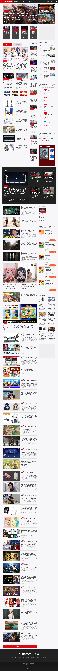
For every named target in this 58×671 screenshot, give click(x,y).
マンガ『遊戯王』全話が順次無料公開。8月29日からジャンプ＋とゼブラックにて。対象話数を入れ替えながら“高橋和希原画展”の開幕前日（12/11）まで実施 (22, 147)
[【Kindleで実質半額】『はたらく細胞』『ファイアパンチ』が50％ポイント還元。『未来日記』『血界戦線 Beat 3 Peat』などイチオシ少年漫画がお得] (11, 602)
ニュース (42, 1)
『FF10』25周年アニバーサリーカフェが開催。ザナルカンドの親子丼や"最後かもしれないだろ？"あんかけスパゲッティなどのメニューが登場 (22, 111)
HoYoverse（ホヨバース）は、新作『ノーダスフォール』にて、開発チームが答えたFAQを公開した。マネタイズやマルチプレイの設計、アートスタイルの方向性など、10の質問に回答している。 (29, 443)
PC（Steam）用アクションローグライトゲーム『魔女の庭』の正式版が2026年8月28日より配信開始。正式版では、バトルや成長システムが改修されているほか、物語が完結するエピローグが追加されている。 (29, 212)
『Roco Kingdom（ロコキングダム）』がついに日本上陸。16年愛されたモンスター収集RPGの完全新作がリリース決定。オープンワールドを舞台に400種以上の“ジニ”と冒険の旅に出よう (33, 98)
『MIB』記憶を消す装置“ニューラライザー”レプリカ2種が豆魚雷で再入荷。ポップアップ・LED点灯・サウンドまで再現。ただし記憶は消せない (21, 103)
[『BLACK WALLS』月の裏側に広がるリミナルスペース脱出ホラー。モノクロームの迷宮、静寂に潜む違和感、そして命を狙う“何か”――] (35, 190)
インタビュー (6, 11)
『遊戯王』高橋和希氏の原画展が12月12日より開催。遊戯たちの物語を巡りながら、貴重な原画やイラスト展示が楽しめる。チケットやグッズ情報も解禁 (29, 554)
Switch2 (17, 1)
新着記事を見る (20, 646)
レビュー (5, 29)
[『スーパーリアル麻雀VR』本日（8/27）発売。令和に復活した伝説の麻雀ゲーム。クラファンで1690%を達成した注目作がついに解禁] (52, 74)
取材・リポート (42, 18)
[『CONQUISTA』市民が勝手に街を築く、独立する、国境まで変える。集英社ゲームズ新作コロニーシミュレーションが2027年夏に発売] (11, 430)
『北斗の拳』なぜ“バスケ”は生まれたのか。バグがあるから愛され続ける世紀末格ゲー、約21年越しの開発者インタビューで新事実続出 (46, 11)
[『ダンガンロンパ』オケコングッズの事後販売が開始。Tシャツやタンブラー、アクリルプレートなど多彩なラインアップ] (11, 510)
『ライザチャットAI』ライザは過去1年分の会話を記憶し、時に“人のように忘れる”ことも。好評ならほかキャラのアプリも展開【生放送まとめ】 (46, 20)
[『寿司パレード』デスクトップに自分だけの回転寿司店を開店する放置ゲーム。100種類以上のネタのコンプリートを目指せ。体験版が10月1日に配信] (9, 138)
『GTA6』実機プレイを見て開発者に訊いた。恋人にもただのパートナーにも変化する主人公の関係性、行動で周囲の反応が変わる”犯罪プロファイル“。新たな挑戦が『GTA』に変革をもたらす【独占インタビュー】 (20, 17)
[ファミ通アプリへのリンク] (25, 663)
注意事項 (32, 657)
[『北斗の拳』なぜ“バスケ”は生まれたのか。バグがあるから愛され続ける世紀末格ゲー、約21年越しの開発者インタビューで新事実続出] (52, 68)
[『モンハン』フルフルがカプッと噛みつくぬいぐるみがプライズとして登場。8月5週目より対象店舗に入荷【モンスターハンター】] (9, 129)
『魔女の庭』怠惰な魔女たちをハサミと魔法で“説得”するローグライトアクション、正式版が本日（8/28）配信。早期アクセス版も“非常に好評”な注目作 (29, 209)
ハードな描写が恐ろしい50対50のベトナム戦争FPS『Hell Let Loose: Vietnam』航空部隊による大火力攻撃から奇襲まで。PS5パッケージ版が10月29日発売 (48, 179)
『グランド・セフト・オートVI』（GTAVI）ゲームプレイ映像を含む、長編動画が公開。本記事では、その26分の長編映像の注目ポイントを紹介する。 (29, 638)
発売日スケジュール (32, 1)
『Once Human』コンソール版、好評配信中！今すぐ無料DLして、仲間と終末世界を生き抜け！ (42, 217)
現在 (40, 45)
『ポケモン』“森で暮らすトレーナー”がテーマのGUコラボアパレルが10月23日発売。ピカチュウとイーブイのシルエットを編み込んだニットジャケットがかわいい (29, 405)
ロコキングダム (24, 292)
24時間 (44, 45)
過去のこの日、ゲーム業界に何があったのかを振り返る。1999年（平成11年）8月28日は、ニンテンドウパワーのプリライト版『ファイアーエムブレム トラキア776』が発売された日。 (29, 627)
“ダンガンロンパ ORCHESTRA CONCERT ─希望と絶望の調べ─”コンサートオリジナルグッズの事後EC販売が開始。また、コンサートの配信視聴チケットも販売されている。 (29, 512)
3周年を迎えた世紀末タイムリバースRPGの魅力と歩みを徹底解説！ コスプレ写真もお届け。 (29, 463)
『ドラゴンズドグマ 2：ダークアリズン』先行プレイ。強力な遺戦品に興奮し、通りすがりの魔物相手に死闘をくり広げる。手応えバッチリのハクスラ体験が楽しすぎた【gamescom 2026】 (33, 54)
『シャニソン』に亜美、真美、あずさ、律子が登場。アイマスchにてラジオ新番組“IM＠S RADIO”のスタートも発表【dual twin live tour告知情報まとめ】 (15, 66)
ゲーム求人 (38, 1)
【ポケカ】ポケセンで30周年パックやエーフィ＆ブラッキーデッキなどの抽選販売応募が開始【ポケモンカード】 (46, 56)
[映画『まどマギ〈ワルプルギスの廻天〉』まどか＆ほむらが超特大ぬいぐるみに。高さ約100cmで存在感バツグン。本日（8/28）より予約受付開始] (20, 273)
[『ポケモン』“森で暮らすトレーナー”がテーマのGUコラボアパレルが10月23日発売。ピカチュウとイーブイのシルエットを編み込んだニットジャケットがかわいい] (11, 407)
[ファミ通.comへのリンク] (8, 1)
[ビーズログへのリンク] (33, 663)
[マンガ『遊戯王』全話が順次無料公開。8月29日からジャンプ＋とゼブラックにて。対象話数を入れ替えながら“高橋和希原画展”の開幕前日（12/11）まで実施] (9, 147)
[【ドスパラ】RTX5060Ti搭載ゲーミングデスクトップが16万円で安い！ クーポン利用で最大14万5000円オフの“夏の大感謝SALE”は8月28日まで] (42, 329)
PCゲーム (26, 1)
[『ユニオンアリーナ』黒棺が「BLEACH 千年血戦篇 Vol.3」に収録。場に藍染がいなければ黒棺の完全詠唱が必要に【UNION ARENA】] (11, 361)
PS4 (40, 140)
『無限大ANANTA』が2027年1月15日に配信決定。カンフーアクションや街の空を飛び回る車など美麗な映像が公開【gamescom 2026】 (33, 128)
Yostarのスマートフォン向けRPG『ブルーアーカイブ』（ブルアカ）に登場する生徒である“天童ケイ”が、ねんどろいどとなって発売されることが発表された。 (29, 420)
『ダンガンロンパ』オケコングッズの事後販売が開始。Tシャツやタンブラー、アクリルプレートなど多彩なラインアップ (29, 508)
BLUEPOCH (23, 465)
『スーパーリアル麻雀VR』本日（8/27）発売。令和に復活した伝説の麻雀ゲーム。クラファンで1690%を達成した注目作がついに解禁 (46, 75)
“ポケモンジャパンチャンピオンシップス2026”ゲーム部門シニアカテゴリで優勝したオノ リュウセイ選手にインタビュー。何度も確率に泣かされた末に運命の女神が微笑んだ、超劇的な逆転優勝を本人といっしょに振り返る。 (29, 397)
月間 (52, 45)
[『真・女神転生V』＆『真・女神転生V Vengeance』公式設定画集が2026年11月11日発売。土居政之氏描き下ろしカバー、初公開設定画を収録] (11, 579)
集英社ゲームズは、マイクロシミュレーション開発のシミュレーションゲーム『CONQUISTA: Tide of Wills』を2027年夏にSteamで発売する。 (29, 431)
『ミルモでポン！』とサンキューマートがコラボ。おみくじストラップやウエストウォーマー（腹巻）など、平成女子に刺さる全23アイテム (29, 520)
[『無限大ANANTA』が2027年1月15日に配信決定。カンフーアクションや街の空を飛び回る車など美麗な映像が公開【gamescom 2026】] (33, 122)
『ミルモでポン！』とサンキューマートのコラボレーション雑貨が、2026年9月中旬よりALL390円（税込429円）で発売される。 (29, 523)
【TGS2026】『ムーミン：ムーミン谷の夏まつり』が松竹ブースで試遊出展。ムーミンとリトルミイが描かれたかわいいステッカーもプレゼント (29, 347)
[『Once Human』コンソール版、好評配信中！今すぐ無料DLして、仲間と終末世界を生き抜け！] (42, 210)
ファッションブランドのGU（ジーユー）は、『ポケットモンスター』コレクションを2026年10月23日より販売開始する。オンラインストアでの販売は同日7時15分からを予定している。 (29, 408)
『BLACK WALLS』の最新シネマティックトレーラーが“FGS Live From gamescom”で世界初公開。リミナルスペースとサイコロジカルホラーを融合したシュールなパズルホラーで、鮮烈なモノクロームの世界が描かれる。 (29, 258)
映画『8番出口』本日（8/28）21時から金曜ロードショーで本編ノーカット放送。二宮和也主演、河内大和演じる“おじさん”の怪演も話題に (29, 485)
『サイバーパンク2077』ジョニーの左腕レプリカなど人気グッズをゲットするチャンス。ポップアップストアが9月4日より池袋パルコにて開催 (29, 336)
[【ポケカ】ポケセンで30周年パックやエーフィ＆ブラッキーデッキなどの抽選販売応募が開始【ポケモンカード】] (52, 55)
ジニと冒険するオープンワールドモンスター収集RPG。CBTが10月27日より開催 (29, 296)
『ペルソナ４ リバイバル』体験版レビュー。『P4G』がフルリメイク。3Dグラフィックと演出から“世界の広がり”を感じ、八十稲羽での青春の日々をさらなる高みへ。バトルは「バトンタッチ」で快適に (33, 69)
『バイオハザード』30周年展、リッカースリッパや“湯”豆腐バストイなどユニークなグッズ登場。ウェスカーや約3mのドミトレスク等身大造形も (29, 474)
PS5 (23, 1)
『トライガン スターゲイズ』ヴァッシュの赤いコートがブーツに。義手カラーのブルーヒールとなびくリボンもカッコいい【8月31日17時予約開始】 (29, 220)
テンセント (22, 298)
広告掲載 (44, 657)
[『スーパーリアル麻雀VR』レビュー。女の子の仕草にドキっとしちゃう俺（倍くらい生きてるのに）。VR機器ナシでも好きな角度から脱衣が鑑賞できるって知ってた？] (42, 314)
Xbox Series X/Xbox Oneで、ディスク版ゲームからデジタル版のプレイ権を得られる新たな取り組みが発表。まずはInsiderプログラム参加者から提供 (24, 34)
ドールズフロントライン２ (26, 609)
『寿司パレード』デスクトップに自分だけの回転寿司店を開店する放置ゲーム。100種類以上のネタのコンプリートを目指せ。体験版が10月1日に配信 (22, 138)
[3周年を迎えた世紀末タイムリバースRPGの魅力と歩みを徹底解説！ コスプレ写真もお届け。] (11, 464)
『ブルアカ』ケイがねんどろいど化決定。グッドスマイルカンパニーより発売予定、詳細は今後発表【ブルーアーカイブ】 (29, 416)
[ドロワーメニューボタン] (1, 1)
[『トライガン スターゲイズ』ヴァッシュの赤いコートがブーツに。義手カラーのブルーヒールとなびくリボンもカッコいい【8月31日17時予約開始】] (11, 222)
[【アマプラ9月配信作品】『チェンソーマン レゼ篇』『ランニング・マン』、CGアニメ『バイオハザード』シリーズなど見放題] (11, 568)
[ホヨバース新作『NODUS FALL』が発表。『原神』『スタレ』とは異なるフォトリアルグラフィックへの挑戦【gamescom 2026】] (33, 151)
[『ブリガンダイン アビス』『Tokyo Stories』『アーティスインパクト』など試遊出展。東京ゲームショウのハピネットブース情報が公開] (11, 545)
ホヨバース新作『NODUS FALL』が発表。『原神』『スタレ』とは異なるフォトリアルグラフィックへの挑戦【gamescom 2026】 (33, 158)
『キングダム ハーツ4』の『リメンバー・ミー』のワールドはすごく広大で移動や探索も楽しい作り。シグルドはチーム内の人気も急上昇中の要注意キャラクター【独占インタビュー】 (15, 34)
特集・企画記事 (49, 1)
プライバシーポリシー (21, 657)
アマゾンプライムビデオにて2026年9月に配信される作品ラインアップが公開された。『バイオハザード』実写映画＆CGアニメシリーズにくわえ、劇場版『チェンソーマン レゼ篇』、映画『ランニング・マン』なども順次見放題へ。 (29, 569)
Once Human (44, 211)
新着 (15, 1)
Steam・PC (44, 140)
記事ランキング (43, 42)
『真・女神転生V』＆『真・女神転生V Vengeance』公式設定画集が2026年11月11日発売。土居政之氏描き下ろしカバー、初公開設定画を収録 (29, 577)
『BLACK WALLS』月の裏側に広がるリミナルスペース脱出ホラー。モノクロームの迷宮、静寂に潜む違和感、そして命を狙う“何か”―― (35, 194)
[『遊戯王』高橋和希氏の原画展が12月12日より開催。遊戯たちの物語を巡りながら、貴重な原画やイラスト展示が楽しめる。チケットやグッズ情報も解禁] (11, 556)
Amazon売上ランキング (45, 226)
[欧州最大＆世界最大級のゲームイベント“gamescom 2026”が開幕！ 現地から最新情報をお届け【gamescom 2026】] (33, 28)
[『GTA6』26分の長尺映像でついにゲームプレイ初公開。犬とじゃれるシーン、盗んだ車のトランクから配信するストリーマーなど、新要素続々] (11, 637)
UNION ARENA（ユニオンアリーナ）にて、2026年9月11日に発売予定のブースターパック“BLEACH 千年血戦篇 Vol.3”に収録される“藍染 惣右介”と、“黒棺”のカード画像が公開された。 (29, 362)
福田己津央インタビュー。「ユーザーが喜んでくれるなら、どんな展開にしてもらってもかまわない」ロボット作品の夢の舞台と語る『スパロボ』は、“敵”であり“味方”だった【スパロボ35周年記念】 (51, 305)
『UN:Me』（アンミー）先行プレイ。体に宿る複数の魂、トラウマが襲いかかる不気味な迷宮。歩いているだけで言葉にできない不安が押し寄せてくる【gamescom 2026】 (6, 34)
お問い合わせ (14, 657)
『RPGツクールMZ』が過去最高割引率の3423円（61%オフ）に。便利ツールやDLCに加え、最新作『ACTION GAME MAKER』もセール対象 (29, 382)
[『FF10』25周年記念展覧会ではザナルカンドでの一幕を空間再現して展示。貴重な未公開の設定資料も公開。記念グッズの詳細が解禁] (9, 120)
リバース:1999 (24, 460)
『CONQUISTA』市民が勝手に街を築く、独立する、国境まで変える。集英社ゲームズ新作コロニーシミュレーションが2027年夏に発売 (29, 428)
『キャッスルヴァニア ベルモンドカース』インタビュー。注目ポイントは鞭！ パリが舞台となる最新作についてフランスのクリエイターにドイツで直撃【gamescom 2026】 (29, 589)
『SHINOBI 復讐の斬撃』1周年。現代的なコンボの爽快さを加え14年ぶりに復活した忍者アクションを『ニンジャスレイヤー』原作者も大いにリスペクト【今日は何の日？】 (21, 84)
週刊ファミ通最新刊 (45, 147)
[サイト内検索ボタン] (56, 1)
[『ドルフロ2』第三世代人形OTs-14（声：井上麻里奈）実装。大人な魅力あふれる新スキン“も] (11, 614)
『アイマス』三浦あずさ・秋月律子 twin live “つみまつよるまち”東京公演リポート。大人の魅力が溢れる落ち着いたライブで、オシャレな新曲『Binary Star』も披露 (8, 84)
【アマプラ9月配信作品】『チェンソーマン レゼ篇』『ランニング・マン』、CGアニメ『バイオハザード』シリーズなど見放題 (29, 566)
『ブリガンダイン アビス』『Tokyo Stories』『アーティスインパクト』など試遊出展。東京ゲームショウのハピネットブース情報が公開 (29, 543)
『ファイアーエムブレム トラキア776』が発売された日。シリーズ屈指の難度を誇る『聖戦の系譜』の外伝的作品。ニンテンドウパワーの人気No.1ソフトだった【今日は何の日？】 (29, 623)
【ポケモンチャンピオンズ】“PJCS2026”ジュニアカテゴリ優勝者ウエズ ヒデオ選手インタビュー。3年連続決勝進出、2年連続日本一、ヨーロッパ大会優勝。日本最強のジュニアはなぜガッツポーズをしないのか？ (29, 497)
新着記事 (17, 44)
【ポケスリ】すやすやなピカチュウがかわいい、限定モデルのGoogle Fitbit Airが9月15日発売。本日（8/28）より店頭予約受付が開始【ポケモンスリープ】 (29, 451)
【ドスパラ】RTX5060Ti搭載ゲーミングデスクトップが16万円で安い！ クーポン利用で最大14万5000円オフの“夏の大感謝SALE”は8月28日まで (42, 335)
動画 (45, 1)
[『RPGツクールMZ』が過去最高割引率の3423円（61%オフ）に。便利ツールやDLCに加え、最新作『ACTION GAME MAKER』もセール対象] (11, 384)
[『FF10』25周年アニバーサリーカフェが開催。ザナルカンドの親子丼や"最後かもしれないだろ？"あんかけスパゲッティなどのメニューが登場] (9, 112)
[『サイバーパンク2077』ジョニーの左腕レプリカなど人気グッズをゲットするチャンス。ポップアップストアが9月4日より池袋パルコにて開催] (11, 338)
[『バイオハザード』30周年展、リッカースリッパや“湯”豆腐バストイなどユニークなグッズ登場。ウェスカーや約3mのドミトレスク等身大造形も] (11, 476)
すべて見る (53, 42)
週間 (48, 45)
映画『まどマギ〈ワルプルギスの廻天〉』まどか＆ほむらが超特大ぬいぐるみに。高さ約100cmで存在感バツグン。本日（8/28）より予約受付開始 (19, 286)
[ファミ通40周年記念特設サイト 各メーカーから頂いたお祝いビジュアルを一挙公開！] (11, 372)
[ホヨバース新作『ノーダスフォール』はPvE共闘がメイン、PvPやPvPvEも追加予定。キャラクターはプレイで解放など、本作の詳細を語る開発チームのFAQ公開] (11, 441)
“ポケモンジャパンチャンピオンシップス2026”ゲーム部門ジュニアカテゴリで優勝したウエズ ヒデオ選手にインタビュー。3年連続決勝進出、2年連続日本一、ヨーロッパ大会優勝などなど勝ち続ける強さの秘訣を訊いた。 (29, 500)
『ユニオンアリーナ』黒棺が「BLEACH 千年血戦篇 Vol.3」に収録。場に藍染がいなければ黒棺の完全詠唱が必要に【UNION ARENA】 (29, 359)
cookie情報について (38, 657)
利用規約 (27, 657)
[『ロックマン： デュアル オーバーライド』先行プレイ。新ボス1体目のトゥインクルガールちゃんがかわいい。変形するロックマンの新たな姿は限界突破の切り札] (33, 77)
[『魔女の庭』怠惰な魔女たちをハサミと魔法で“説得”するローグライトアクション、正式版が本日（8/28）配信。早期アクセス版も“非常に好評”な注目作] (11, 210)
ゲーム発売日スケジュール (45, 134)
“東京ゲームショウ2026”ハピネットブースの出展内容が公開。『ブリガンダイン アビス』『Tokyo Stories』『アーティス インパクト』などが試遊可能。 (29, 546)
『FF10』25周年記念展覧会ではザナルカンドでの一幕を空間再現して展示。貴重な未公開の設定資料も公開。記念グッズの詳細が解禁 (22, 120)
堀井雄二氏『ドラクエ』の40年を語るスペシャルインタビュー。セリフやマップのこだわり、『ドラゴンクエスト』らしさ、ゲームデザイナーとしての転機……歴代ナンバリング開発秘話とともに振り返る (42, 305)
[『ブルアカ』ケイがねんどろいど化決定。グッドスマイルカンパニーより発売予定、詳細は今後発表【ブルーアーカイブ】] (11, 418)
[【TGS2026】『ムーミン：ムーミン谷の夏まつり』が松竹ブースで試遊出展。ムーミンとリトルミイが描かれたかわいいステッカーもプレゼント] (11, 349)
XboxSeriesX (50, 140)
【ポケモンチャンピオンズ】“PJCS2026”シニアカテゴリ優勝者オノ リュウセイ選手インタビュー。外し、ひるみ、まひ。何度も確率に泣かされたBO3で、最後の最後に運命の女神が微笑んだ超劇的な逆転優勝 (48, 194)
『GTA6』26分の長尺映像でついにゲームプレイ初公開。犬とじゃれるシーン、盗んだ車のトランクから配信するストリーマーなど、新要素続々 (29, 635)
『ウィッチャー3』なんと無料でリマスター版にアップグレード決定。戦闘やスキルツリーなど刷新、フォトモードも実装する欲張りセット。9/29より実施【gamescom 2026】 (33, 143)
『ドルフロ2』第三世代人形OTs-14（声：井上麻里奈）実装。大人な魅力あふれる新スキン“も (29, 612)
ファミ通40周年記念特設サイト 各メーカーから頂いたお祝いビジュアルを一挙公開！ (29, 371)
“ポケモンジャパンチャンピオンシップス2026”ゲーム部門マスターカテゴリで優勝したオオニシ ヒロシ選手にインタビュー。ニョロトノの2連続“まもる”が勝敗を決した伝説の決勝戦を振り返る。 (29, 235)
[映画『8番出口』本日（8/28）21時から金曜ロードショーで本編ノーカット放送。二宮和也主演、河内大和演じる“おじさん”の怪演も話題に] (11, 487)
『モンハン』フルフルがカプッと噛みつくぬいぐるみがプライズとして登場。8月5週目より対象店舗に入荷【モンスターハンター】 (22, 129)
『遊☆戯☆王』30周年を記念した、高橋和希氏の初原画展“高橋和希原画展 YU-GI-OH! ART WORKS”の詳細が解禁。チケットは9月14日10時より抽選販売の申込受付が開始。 (29, 558)
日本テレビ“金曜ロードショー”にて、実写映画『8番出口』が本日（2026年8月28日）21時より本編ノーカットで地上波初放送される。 (29, 489)
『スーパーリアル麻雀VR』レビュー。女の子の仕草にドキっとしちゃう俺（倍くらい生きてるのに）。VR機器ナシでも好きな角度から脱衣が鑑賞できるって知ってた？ (42, 320)
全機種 (40, 138)
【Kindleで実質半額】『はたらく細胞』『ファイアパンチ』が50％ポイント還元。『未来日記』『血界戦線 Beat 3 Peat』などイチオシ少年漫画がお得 (29, 600)
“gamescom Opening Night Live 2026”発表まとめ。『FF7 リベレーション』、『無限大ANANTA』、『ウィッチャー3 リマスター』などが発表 (33, 113)
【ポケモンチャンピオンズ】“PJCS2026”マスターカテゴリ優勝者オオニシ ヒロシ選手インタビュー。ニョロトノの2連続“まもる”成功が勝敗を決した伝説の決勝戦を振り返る (35, 179)
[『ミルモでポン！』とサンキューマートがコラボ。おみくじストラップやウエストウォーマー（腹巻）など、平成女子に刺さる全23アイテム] (11, 522)
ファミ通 (22, 373)
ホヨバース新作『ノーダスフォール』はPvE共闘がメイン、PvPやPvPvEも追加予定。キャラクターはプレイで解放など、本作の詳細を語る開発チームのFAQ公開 (29, 439)
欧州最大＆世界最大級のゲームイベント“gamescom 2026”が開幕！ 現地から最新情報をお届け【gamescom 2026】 (33, 34)
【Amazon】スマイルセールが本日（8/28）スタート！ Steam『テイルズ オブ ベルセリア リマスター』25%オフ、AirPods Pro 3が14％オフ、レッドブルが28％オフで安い (29, 531)
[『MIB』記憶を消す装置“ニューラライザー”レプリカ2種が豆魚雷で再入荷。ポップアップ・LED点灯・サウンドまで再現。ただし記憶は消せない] (9, 103)
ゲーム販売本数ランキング (45, 85)
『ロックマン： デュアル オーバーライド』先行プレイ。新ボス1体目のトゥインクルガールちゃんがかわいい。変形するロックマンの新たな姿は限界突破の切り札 (33, 83)
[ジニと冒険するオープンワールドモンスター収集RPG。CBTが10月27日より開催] (11, 297)
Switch (21, 1)
